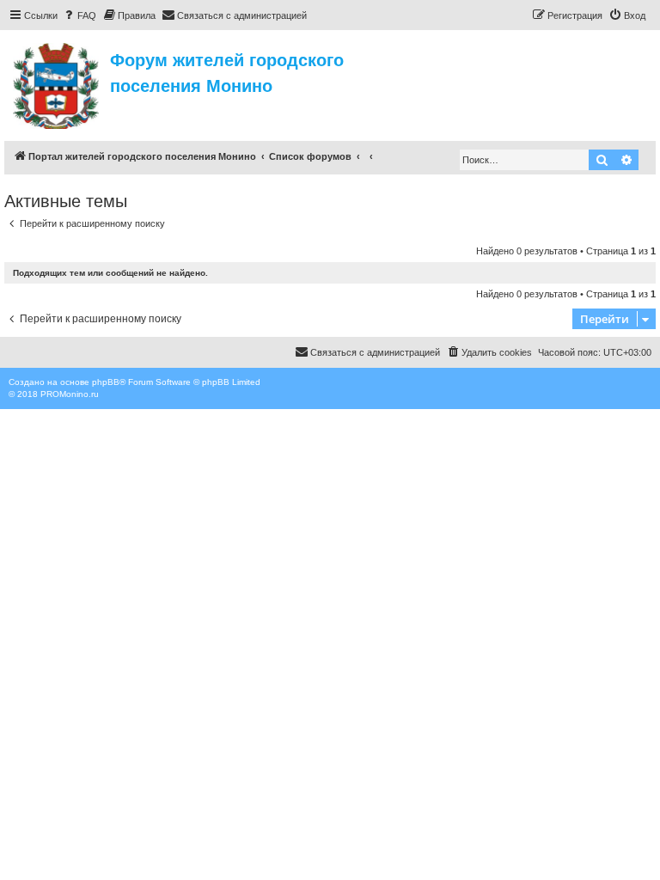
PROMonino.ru (69, 394)
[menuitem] (79, 15)
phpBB (105, 382)
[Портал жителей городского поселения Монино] (57, 83)
